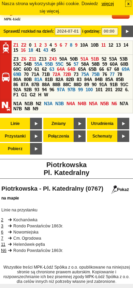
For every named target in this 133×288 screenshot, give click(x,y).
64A (61, 69)
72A (56, 74)
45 (53, 50)
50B (74, 59)
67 (109, 69)
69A (126, 69)
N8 (27, 108)
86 (15, 84)
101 (99, 89)
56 (68, 64)
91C (124, 84)
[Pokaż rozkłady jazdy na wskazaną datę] (127, 31)
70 (26, 74)
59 (104, 64)
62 (44, 69)
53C (17, 64)
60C (17, 69)
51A (84, 59)
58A (85, 64)
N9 (35, 108)
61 (36, 69)
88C (67, 84)
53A (113, 59)
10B (95, 45)
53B (124, 59)
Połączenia (58, 136)
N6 (114, 103)
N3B (59, 103)
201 (109, 89)
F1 (15, 94)
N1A (17, 103)
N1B (29, 103)
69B (17, 74)
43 (45, 50)
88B (56, 84)
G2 (32, 94)
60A (114, 64)
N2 (38, 103)
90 (94, 84)
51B (95, 59)
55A (38, 64)
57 (76, 64)
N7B (17, 108)
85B (120, 79)
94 (44, 89)
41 (38, 50)
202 (118, 89)
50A (63, 59)
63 (51, 69)
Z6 (23, 59)
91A (103, 84)
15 (15, 50)
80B (28, 79)
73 (76, 74)
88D (78, 84)
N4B (82, 103)
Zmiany (58, 123)
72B (67, 74)
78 (119, 74)
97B (71, 89)
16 (23, 50)
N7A (124, 103)
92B (28, 89)
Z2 (23, 45)
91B (114, 84)
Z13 (42, 59)
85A (109, 79)
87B (35, 84)
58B (96, 64)
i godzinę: (91, 31)
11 (103, 45)
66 (101, 69)
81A (38, 79)
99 (80, 89)
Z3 (15, 59)
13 (118, 45)
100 (89, 89)
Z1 (15, 45)
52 (104, 59)
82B (70, 79)
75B (96, 74)
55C (59, 64)
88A (46, 84)
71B (46, 74)
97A (61, 89)
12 (110, 45)
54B (28, 64)
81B (49, 79)
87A (25, 84)
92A (17, 89)
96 (51, 89)
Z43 (53, 59)
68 (116, 69)
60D (28, 69)
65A (82, 69)
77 (112, 74)
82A (59, 79)
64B (71, 69)
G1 (24, 94)
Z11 (32, 59)
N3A (48, 103)
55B (49, 64)
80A (17, 79)
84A (88, 79)
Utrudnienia (102, 123)
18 (30, 50)
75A (85, 74)
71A (35, 74)
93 (36, 89)
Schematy (102, 136)
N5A (93, 103)
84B (99, 79)
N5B (104, 103)
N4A (70, 103)
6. (127, 89)
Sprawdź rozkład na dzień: (28, 31)
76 (104, 74)
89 (86, 84)
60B (124, 64)
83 (79, 79)
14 (125, 45)
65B (93, 69)
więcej (108, 3)
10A (84, 45)
